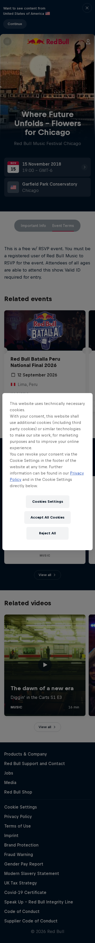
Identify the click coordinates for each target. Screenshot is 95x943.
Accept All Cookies (47, 517)
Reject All (47, 533)
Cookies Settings (47, 502)
